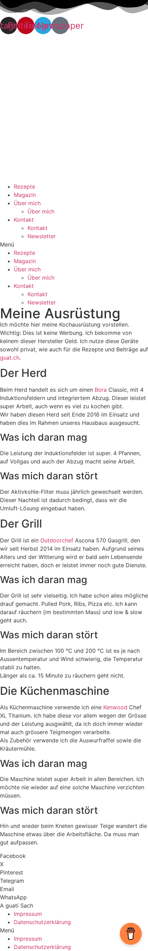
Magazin (25, 194)
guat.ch (9, 357)
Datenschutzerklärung (42, 922)
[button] (74, 244)
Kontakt (24, 219)
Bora (101, 389)
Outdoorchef (56, 540)
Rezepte (24, 186)
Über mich (27, 203)
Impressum (28, 913)
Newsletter (42, 236)
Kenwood (115, 707)
